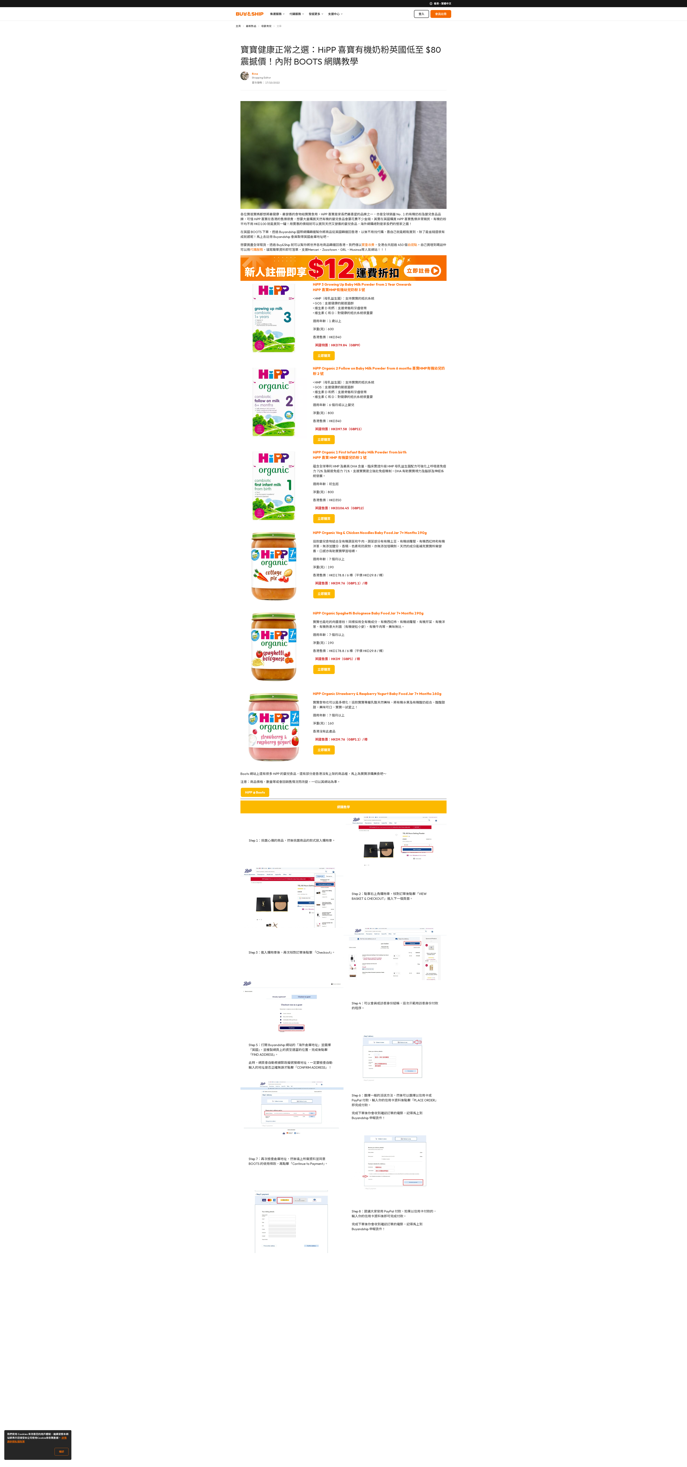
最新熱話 (251, 26)
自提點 (412, 245)
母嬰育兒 (266, 26)
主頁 (238, 26)
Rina (255, 73)
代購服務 (256, 250)
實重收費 (368, 245)
